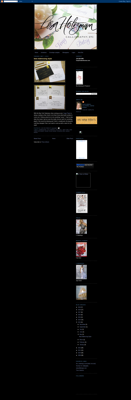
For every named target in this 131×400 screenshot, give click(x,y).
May (81, 334)
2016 (79, 314)
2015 (79, 317)
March (81, 339)
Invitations (44, 52)
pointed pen (61, 131)
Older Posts (70, 138)
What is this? (82, 158)
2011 (79, 350)
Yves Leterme (80, 370)
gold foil (59, 129)
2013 (79, 322)
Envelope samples (54, 52)
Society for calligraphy (82, 366)
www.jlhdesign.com (81, 368)
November (83, 324)
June (81, 332)
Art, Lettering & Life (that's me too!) (86, 363)
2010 (79, 352)
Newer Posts (37, 138)
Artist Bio (80, 52)
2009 (79, 355)
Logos (73, 52)
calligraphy (51, 129)
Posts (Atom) (45, 142)
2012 (79, 348)
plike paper (52, 131)
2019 (79, 307)
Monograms (66, 52)
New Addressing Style (43, 59)
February (82, 342)
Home (36, 52)
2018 (79, 309)
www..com (81, 141)
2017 (79, 312)
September (83, 327)
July (81, 329)
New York (66, 129)
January (82, 344)
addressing (42, 129)
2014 (79, 319)
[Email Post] (58, 128)
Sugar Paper (66, 113)
